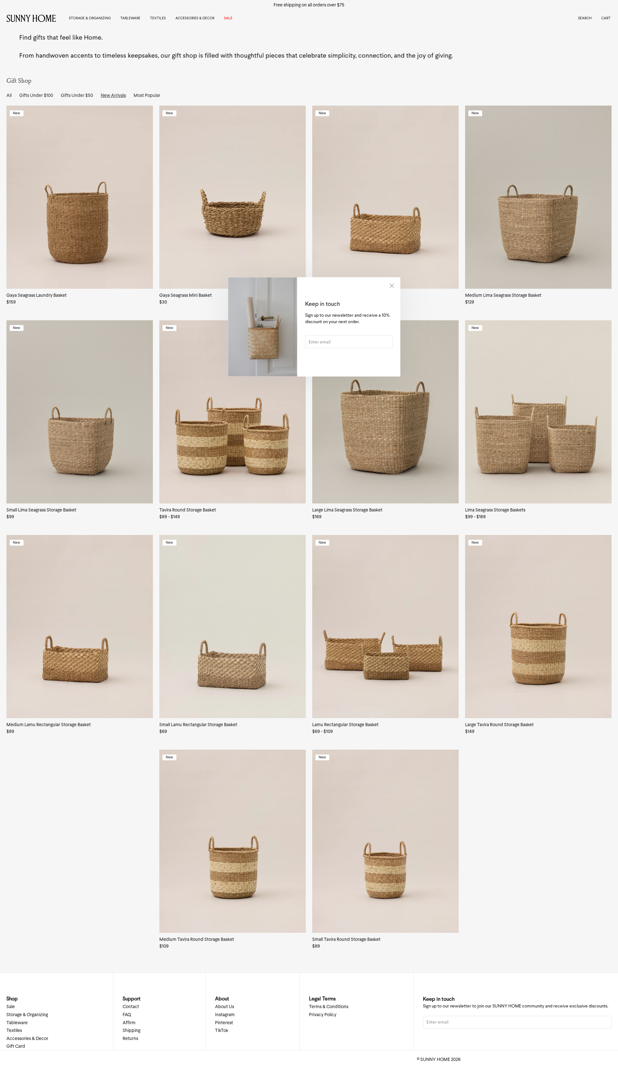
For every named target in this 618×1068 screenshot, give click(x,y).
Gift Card (15, 1046)
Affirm (129, 1022)
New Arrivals (113, 95)
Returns (130, 1038)
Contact (131, 1006)
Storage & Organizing (90, 18)
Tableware (130, 18)
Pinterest (224, 1022)
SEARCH (585, 18)
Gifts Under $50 (77, 95)
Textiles (158, 18)
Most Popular (147, 95)
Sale (228, 18)
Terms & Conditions (328, 1006)
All (9, 95)
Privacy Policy (322, 1014)
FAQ (127, 1014)
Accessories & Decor (194, 18)
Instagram (225, 1014)
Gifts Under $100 (36, 95)
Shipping (131, 1030)
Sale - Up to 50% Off (309, 5)
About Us (224, 1006)
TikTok (221, 1030)
